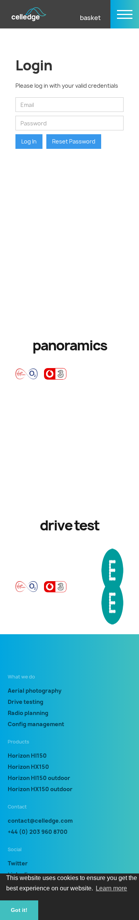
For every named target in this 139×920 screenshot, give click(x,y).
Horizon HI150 (27, 755)
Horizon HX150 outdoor (40, 789)
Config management (36, 724)
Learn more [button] (111, 888)
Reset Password (73, 141)
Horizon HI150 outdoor (39, 778)
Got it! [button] (19, 910)
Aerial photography (34, 690)
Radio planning (28, 713)
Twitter (18, 863)
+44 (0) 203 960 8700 (38, 831)
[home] (29, 14)
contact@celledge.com (40, 820)
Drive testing (25, 701)
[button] (87, 14)
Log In (29, 141)
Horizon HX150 (28, 766)
